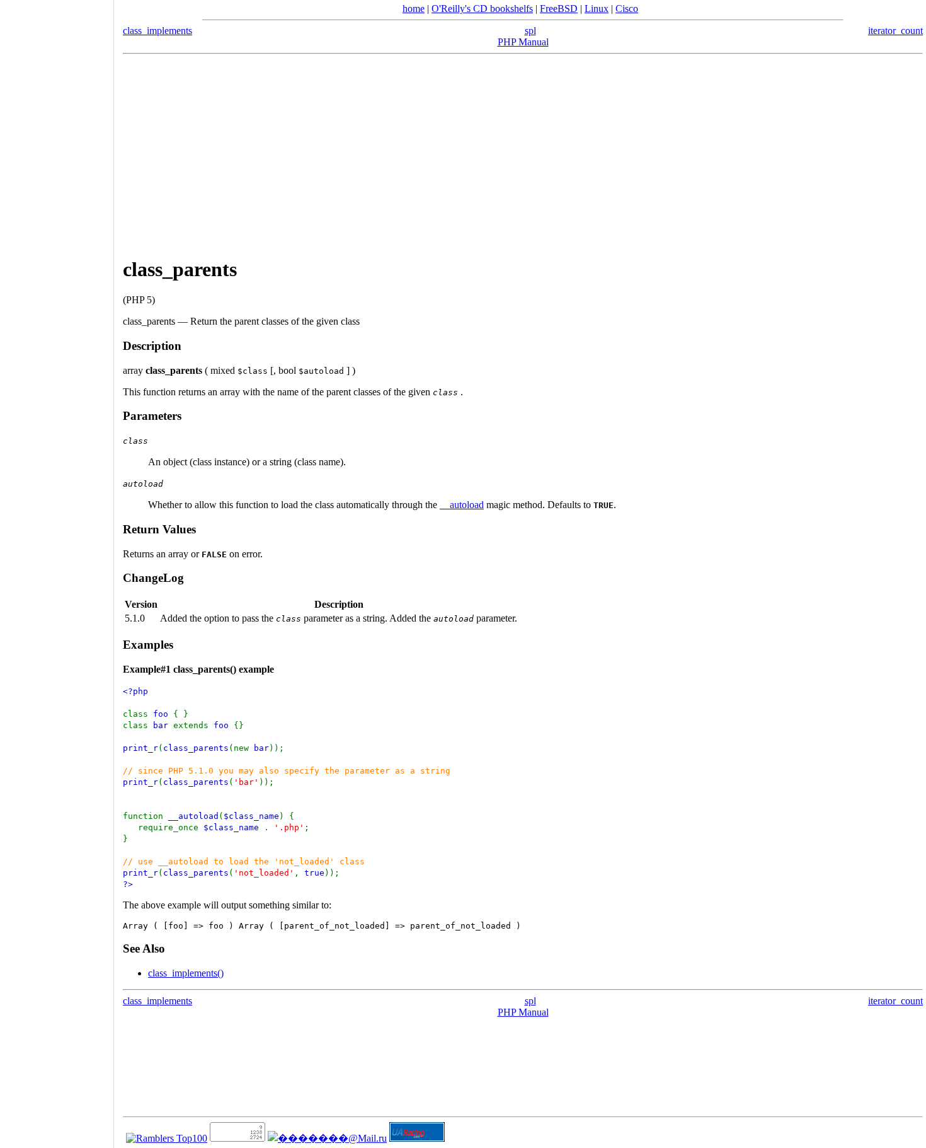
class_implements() (186, 973)
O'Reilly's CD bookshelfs (482, 8)
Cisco (626, 8)
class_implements (157, 30)
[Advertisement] (523, 155)
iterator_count (895, 30)
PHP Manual (523, 42)
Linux (597, 8)
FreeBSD (559, 8)
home (414, 8)
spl (530, 30)
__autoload (462, 504)
